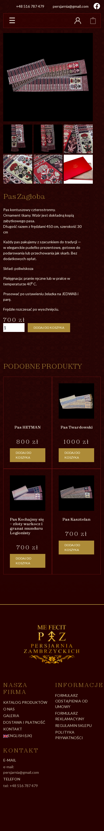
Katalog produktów (25, 702)
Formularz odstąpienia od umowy (71, 701)
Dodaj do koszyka (49, 328)
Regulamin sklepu (73, 725)
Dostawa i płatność (24, 722)
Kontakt (12, 729)
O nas (9, 709)
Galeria (11, 715)
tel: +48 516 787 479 (20, 785)
